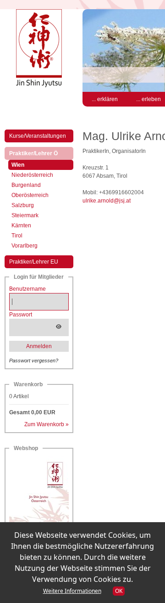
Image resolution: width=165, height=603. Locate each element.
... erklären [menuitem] (105, 99)
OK (118, 591)
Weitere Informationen (72, 591)
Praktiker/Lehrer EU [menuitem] (33, 262)
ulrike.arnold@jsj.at (106, 200)
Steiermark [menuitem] (24, 215)
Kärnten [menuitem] (21, 225)
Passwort (20, 314)
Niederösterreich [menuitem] (32, 175)
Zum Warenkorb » (46, 424)
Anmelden (39, 346)
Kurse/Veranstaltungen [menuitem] (37, 136)
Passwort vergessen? (33, 360)
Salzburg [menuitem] (22, 205)
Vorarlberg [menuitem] (24, 245)
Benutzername (27, 289)
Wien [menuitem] (25, 164)
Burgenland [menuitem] (26, 185)
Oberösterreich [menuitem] (30, 195)
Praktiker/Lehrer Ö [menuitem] (41, 153)
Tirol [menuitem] (16, 235)
